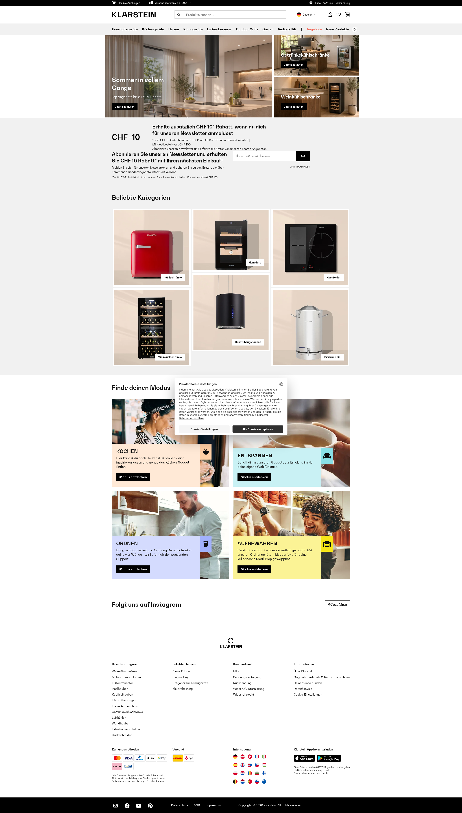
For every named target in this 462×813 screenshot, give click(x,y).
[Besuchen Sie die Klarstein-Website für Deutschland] (235, 756)
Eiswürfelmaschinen (125, 706)
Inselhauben (120, 688)
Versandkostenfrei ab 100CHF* (172, 2)
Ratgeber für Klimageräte (190, 683)
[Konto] (330, 14)
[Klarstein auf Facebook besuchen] (127, 805)
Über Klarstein (303, 671)
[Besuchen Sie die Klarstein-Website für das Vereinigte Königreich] (242, 765)
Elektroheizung (183, 688)
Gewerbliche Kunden (308, 683)
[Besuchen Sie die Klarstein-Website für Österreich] (242, 756)
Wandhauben (121, 723)
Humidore (255, 262)
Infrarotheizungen (124, 700)
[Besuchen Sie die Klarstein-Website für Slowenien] (257, 781)
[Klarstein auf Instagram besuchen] (115, 805)
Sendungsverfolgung (247, 677)
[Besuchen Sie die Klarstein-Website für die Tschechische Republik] (257, 765)
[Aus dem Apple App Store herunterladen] (304, 758)
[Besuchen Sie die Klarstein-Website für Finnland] (264, 773)
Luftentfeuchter (122, 683)
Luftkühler (119, 717)
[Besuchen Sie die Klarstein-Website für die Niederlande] (242, 781)
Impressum (213, 805)
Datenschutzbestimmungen (310, 770)
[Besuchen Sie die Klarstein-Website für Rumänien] (250, 773)
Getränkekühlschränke (127, 712)
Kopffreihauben (122, 694)
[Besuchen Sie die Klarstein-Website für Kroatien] (242, 773)
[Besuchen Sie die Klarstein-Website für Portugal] (250, 781)
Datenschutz (179, 805)
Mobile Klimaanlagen (126, 677)
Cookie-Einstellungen (308, 694)
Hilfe (236, 671)
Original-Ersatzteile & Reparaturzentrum (322, 677)
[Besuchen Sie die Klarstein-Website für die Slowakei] (250, 765)
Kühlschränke (173, 277)
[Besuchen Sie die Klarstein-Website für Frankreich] (257, 756)
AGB (197, 805)
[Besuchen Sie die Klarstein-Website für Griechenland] (264, 782)
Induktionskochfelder (126, 729)
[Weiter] (354, 29)
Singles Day (180, 677)
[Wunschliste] (339, 14)
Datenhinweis (303, 688)
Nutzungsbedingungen (305, 773)
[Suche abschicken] (178, 14)
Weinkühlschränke (170, 357)
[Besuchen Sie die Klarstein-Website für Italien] (264, 756)
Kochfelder (334, 277)
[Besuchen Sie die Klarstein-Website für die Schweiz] (250, 756)
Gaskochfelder (122, 735)
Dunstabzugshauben (248, 342)
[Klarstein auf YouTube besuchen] (138, 805)
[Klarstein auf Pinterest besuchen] (150, 805)
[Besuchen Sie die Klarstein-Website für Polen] (235, 773)
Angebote (314, 29)
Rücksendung (242, 683)
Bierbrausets (332, 357)
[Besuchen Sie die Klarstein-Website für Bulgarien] (257, 773)
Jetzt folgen (339, 604)
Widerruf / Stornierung (248, 688)
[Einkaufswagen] (347, 14)
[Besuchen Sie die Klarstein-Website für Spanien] (235, 765)
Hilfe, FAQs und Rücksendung (332, 2)
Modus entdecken (133, 477)
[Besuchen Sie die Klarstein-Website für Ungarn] (264, 765)
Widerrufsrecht (243, 694)
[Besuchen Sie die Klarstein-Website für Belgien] (235, 781)
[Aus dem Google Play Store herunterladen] (329, 758)
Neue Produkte (337, 29)
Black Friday (181, 671)
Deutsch (307, 14)
